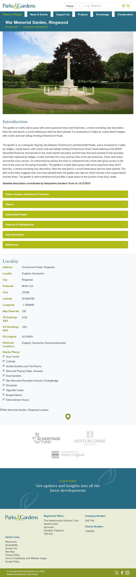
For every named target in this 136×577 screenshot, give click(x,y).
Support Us (62, 14)
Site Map (10, 551)
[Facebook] (122, 573)
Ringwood (11, 26)
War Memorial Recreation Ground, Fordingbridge (32, 380)
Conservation (125, 14)
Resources (11, 541)
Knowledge (102, 14)
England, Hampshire (35, 26)
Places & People (12, 14)
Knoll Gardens (13, 375)
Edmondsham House (17, 399)
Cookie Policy (12, 561)
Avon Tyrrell (12, 356)
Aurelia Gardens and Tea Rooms (23, 366)
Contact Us (11, 548)
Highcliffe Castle (15, 390)
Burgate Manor (14, 395)
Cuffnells (10, 361)
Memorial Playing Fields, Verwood (24, 371)
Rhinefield (11, 385)
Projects (83, 14)
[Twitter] (117, 573)
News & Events (39, 14)
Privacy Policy (12, 554)
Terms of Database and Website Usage (26, 558)
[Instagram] (127, 573)
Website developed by (22, 574)
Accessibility (11, 545)
